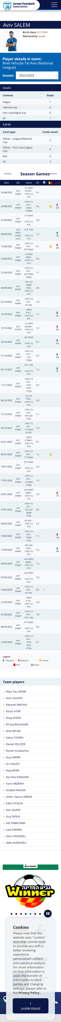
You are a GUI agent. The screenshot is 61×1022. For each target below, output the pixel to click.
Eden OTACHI (14, 803)
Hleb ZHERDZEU (16, 843)
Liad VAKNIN (14, 829)
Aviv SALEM (13, 810)
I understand (30, 1006)
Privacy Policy (29, 993)
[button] (54, 5)
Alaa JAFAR (12, 770)
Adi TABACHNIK (15, 823)
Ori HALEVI (12, 764)
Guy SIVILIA (13, 816)
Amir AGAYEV (14, 698)
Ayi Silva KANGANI (17, 777)
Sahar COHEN (14, 737)
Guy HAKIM (13, 757)
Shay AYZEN (13, 718)
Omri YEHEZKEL (16, 836)
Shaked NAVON (15, 790)
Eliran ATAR (13, 711)
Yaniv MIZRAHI (15, 783)
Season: (8, 75)
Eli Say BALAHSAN (17, 724)
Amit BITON (13, 731)
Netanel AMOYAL (16, 705)
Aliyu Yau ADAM (16, 691)
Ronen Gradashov (17, 751)
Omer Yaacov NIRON (19, 797)
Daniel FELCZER (15, 744)
